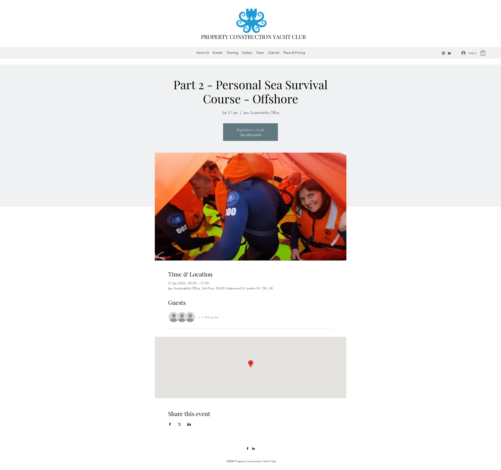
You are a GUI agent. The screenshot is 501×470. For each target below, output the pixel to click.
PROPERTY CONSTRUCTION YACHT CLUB (253, 36)
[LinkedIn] (449, 53)
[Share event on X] (179, 424)
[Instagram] (443, 53)
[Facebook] (248, 448)
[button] (482, 53)
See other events (250, 134)
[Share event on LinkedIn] (189, 424)
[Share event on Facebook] (170, 424)
